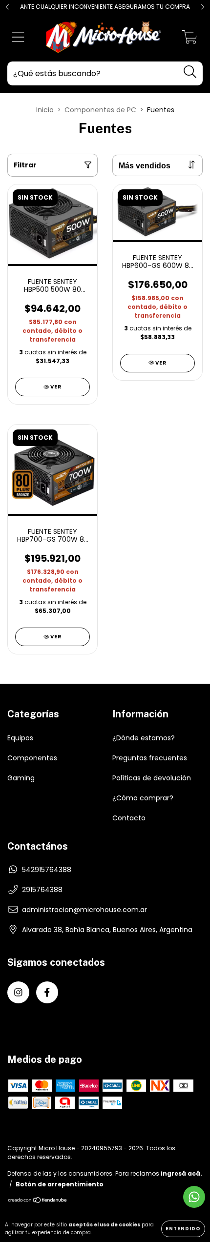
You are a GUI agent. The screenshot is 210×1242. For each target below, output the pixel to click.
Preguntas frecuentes (149, 758)
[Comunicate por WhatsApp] (194, 1197)
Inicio (45, 110)
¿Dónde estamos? (143, 738)
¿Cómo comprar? (142, 798)
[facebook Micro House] (47, 992)
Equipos (20, 738)
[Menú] (18, 38)
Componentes (32, 758)
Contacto (129, 818)
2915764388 (42, 890)
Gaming (21, 778)
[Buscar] (190, 72)
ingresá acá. (181, 1173)
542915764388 (46, 870)
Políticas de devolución (151, 778)
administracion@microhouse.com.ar (84, 910)
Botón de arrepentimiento (60, 1184)
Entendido (183, 1228)
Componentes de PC (100, 110)
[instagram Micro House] (18, 992)
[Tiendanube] (37, 1201)
